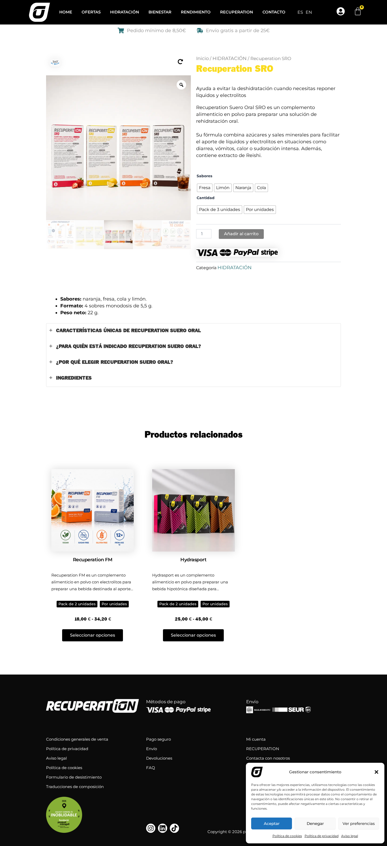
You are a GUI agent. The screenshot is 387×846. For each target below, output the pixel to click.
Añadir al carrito (241, 233)
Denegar (315, 823)
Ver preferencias (359, 823)
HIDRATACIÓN (124, 11)
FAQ (150, 767)
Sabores (204, 176)
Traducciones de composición (75, 786)
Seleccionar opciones (92, 635)
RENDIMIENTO (196, 11)
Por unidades (114, 604)
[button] (376, 772)
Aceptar (272, 823)
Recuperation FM (92, 560)
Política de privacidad (322, 836)
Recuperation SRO (234, 69)
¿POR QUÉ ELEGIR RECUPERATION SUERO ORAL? (114, 362)
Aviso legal (349, 836)
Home (65, 11)
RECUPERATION (236, 11)
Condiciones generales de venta (77, 739)
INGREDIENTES (74, 378)
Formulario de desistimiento (74, 777)
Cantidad (206, 197)
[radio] (204, 188)
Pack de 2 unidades (77, 604)
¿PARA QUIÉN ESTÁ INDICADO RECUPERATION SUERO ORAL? (128, 346)
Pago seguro (158, 739)
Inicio (202, 58)
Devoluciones (159, 758)
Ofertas (91, 11)
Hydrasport (193, 560)
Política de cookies (287, 836)
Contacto (273, 11)
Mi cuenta (256, 739)
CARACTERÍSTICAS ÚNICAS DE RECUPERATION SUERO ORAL (128, 330)
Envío (151, 748)
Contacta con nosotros (268, 758)
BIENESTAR (159, 11)
